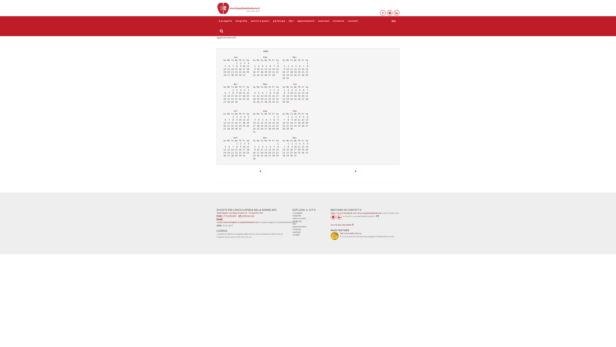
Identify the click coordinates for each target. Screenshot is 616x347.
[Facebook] (383, 13)
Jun (295, 84)
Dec (295, 138)
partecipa (279, 21)
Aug (265, 111)
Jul (236, 111)
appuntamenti (306, 21)
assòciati (323, 21)
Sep (295, 111)
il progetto (225, 21)
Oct (236, 138)
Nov (265, 138)
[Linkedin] (396, 13)
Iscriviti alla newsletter (341, 225)
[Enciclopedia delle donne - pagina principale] (239, 8)
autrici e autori (260, 21)
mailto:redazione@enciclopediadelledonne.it (238, 222)
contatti (353, 21)
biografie (241, 21)
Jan (236, 57)
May (265, 84)
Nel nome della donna (350, 233)
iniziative (338, 21)
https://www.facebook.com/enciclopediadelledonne (356, 213)
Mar (295, 57)
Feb (265, 57)
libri (291, 21)
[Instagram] (390, 13)
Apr (236, 84)
